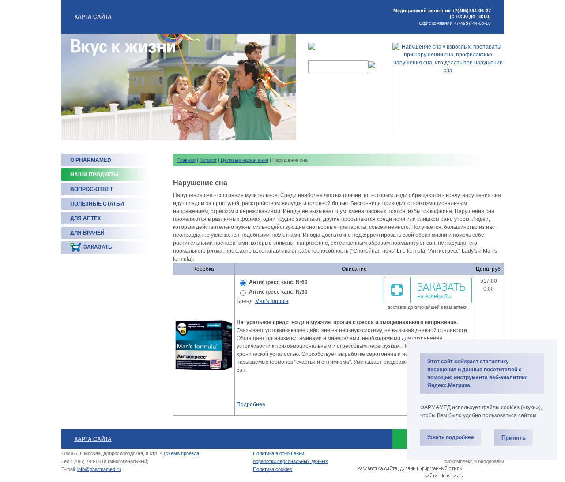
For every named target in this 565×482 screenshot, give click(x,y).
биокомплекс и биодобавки (474, 461)
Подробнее (251, 404)
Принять (513, 437)
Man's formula (272, 301)
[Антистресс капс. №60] (204, 345)
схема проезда (182, 453)
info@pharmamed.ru (99, 469)
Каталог (208, 160)
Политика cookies (272, 469)
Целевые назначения (244, 160)
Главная (186, 160)
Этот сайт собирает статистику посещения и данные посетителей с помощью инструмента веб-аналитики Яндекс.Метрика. (477, 374)
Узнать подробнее (450, 437)
